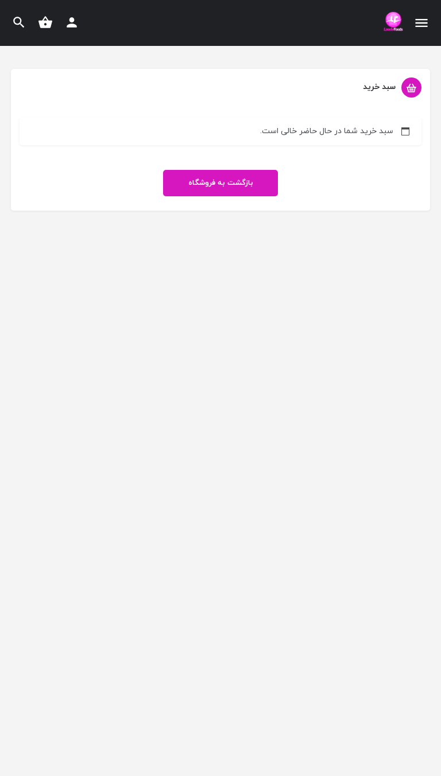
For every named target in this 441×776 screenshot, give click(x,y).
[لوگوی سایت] (392, 23)
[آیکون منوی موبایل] (421, 23)
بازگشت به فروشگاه (220, 183)
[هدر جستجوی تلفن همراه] (18, 22)
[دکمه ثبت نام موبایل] (71, 22)
